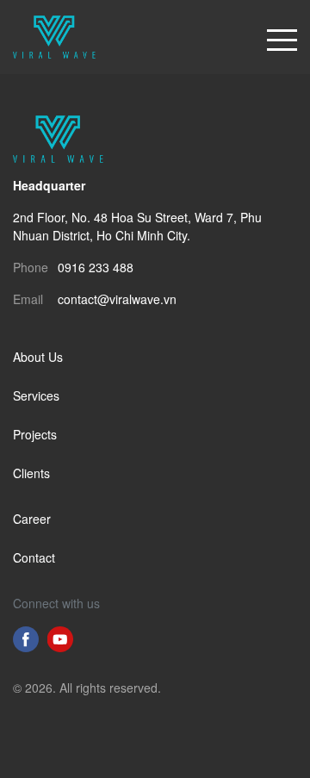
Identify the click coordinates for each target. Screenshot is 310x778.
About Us (38, 356)
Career (32, 518)
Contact (34, 557)
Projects (35, 434)
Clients (31, 473)
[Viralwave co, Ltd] (54, 35)
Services (36, 395)
